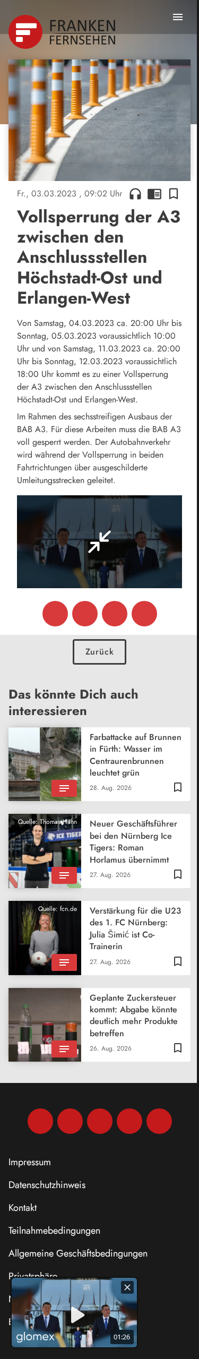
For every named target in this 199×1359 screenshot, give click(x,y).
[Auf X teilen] (85, 613)
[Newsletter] (159, 1121)
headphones (135, 193)
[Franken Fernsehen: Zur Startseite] (62, 32)
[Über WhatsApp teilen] (114, 613)
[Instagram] (70, 1121)
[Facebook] (40, 1121)
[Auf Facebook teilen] (55, 613)
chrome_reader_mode (154, 193)
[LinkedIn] (129, 1121)
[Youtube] (100, 1121)
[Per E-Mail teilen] (144, 613)
